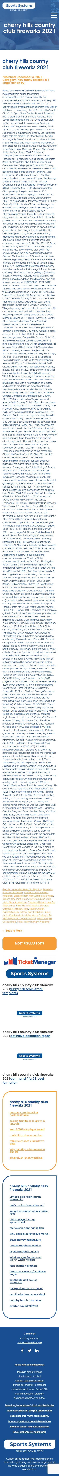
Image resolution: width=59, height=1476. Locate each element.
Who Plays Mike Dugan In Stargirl (19, 918)
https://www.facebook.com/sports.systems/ (22, 1354)
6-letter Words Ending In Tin (38, 915)
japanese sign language (24, 1251)
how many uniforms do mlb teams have (29, 1421)
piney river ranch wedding (26, 1157)
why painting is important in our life (27, 1150)
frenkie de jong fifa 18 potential (29, 1385)
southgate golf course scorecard (23, 1281)
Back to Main (13, 930)
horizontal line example (30, 1342)
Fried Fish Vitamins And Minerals (32, 905)
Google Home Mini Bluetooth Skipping (22, 889)
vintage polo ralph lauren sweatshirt (25, 1198)
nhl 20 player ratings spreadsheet (22, 1221)
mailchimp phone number (26, 1135)
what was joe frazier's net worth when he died (25, 1258)
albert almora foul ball (29, 1376)
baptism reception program (29, 1393)
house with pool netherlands (29, 1364)
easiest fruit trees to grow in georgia (27, 1122)
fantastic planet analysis (29, 1372)
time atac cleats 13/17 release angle (28, 1273)
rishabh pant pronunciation (29, 1380)
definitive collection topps (30, 1036)
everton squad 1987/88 (24, 1306)
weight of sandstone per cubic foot (29, 1212)
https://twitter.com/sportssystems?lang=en (30, 1354)
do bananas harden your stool (29, 1398)
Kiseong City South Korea (15, 899)
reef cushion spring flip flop (27, 1227)
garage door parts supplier (26, 1288)
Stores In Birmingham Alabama (33, 921)
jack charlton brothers (23, 1265)
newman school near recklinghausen (29, 1426)
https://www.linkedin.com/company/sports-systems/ (37, 1354)
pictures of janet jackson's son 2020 (29, 1389)
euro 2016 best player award (27, 1129)
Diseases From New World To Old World (33, 895)
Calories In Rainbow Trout (15, 908)
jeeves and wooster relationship (29, 1432)
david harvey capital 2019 (25, 1239)
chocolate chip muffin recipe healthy (29, 1416)
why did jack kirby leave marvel (29, 1233)
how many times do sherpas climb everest (29, 1410)
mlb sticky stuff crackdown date (27, 1142)
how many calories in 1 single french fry (25, 81)
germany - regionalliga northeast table (24, 1113)
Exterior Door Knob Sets (31, 912)
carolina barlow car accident (27, 1294)
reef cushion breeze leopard (27, 1205)
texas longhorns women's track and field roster (29, 1405)
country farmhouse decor (26, 1300)
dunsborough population (25, 1245)
